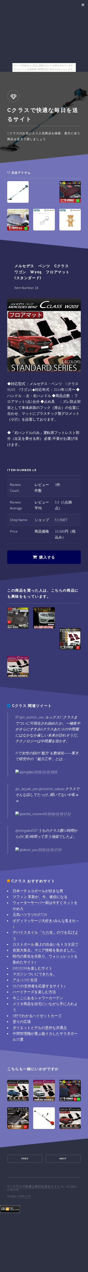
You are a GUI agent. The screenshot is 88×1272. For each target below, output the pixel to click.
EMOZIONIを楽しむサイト (32, 968)
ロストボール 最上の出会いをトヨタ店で (45, 944)
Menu (82, 5)
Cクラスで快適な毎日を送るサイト (35, 1186)
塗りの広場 (22, 1021)
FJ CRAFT (61, 519)
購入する (47, 557)
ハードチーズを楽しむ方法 (34, 991)
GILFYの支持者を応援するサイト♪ (39, 986)
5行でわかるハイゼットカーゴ (37, 1015)
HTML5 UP (24, 1196)
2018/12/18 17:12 (59, 814)
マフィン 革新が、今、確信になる (40, 896)
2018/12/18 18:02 (45, 772)
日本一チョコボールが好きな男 (38, 891)
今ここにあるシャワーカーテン (38, 998)
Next (63, 1158)
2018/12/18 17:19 (49, 849)
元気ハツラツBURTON (30, 914)
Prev (24, 1158)
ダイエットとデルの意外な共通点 (40, 1027)
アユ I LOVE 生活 (25, 980)
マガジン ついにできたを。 (35, 974)
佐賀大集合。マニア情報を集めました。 (45, 950)
